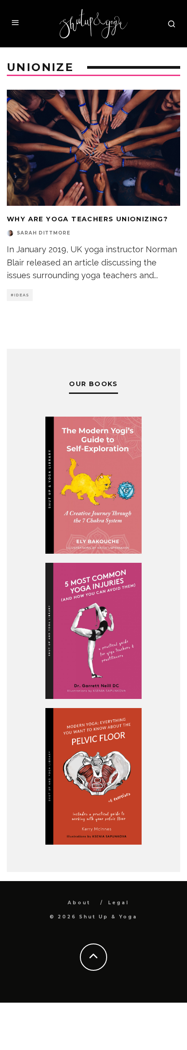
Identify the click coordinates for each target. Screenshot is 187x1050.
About (79, 903)
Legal (118, 903)
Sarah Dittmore (43, 233)
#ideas (19, 295)
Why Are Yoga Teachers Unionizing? (87, 219)
